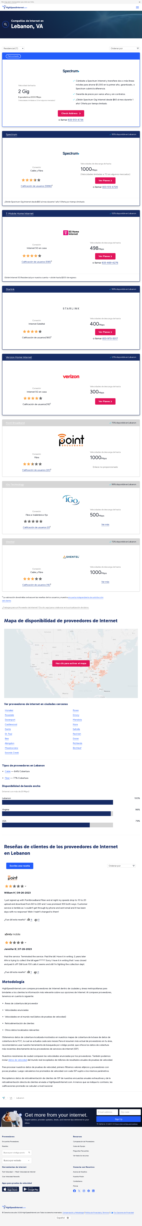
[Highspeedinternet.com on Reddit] (88, 1191)
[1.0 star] (23, 180)
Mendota (77, 719)
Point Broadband (15, 422)
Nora (75, 724)
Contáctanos (77, 1181)
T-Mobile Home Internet (20, 213)
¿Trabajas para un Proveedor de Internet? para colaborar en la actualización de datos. (45, 607)
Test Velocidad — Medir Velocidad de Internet (18, 1172)
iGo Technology (15, 484)
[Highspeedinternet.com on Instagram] (84, 1191)
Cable (8, 771)
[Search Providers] (29, 1153)
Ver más (105, 524)
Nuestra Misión (78, 1177)
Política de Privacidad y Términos (97, 1213)
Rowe (76, 710)
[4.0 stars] (35, 180)
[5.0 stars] (39, 180)
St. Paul (8, 733)
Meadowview (11, 748)
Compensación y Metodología (73, 1213)
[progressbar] (57, 802)
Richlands (77, 743)
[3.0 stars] (31, 180)
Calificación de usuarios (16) (36, 585)
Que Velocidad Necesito (11, 1177)
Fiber (7, 778)
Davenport (10, 719)
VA (11, 1098)
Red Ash (77, 733)
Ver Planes (102, 180)
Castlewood (11, 724)
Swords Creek (12, 752)
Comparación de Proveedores (83, 1142)
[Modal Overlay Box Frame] (71, 1117)
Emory (76, 715)
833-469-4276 (110, 262)
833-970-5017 (110, 338)
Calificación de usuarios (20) (36, 470)
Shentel (10, 541)
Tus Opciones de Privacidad (124, 1213)
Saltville (76, 729)
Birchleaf (77, 748)
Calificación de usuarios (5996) (36, 186)
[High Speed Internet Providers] (14, 7)
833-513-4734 (75, 119)
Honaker (9, 710)
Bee (7, 738)
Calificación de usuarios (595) (36, 261)
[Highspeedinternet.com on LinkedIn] (93, 1191)
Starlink (10, 289)
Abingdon (9, 743)
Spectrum (11, 134)
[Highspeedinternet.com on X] (79, 1191)
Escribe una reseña (20, 865)
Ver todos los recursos (81, 1156)
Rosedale (9, 715)
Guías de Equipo (79, 1146)
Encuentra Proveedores (10, 1142)
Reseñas (5, 1146)
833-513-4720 (110, 186)
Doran (76, 738)
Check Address (68, 113)
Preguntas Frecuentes (81, 1151)
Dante (8, 729)
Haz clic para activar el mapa (71, 663)
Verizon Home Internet (19, 357)
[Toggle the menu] (137, 7)
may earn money (10, 2)
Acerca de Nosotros (80, 1172)
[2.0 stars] (27, 180)
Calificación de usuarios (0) (36, 527)
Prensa (75, 1186)
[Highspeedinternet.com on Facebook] (74, 1191)
